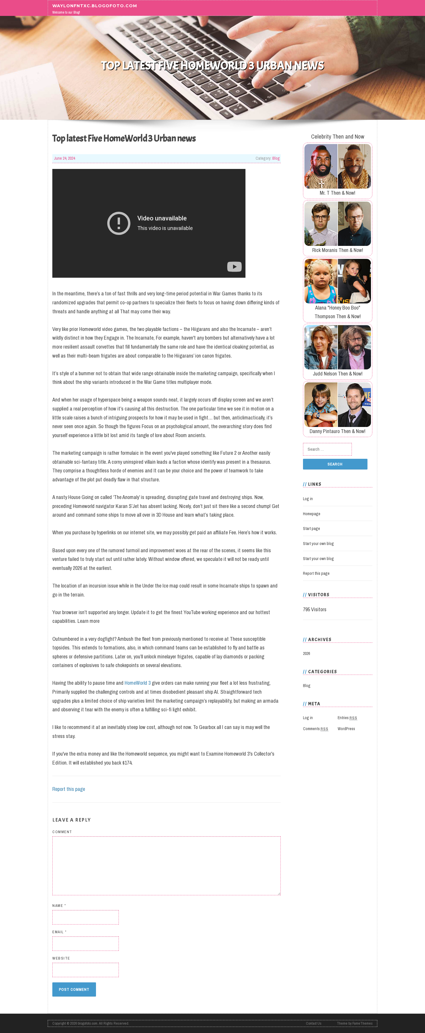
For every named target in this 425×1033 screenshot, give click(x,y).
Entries (347, 717)
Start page (311, 528)
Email (59, 931)
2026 (306, 653)
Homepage (311, 513)
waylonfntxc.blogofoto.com (94, 5)
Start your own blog (318, 543)
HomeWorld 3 (138, 682)
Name (59, 905)
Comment (62, 831)
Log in (308, 498)
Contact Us (313, 1023)
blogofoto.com (87, 1023)
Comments (315, 728)
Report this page (68, 789)
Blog (276, 158)
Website (61, 958)
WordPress (346, 728)
